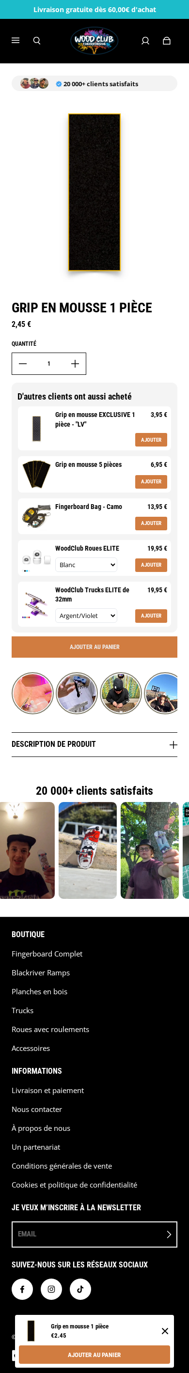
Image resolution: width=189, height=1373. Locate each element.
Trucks (22, 1010)
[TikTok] (80, 1289)
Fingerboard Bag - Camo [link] (88, 506)
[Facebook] (22, 1289)
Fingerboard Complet (47, 954)
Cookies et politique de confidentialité (74, 1185)
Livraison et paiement (48, 1090)
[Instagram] (51, 1289)
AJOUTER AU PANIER (94, 1354)
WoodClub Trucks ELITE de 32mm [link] (92, 594)
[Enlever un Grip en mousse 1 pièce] (22, 363)
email (27, 1234)
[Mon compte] (145, 40)
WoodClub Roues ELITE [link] (87, 548)
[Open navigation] (22, 40)
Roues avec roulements (50, 1029)
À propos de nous (41, 1128)
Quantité (24, 343)
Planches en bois (39, 992)
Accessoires (31, 1048)
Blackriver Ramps (41, 973)
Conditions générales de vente (62, 1166)
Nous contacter (37, 1109)
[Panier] (166, 40)
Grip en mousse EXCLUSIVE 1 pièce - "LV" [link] (95, 419)
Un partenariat (36, 1147)
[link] (36, 428)
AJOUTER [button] (151, 440)
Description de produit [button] (55, 744)
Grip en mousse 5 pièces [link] (88, 464)
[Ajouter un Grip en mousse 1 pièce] (75, 363)
